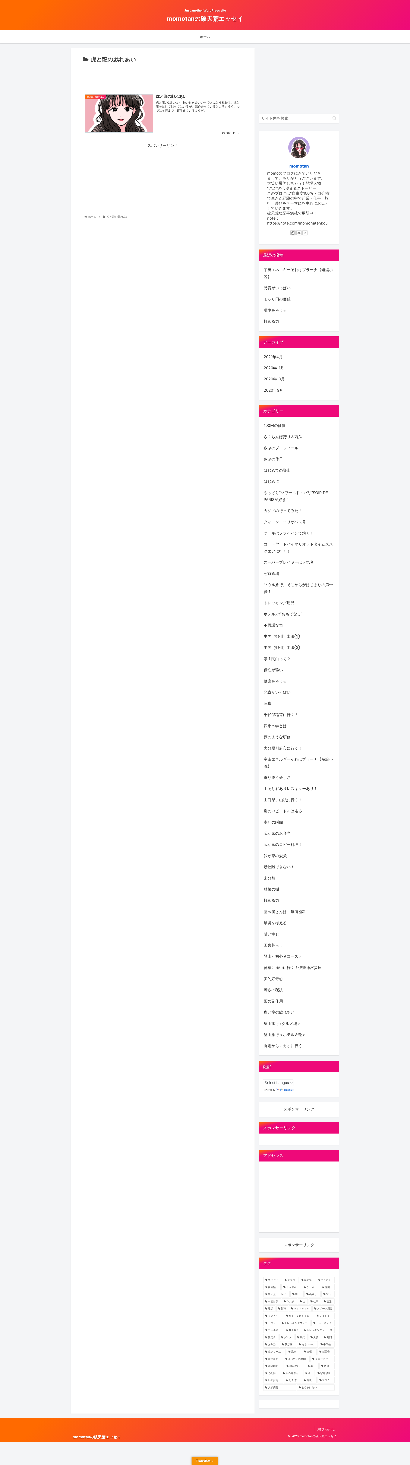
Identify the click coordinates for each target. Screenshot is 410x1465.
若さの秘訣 (273, 990)
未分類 (269, 878)
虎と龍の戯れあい (279, 1012)
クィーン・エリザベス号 (285, 522)
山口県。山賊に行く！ (283, 800)
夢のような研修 (277, 737)
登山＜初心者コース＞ (283, 956)
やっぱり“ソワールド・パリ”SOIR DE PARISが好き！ (296, 496)
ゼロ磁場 (271, 573)
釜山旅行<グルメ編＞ (282, 1023)
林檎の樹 (271, 889)
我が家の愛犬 (275, 856)
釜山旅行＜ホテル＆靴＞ (285, 1034)
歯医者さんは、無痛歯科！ (287, 911)
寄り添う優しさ (277, 777)
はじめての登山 (277, 470)
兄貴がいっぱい (277, 288)
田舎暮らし (273, 945)
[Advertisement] (163, 76)
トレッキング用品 (279, 603)
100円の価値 (275, 425)
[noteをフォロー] (293, 232)
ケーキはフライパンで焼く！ (289, 533)
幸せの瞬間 (273, 822)
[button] (334, 118)
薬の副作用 (273, 1001)
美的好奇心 (273, 978)
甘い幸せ (271, 934)
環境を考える (275, 310)
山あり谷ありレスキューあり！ (291, 788)
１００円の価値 (277, 299)
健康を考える (275, 681)
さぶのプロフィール (281, 448)
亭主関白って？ (277, 659)
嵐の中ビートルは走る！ (285, 811)
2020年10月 (274, 379)
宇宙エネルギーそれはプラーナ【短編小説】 (298, 273)
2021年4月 (273, 357)
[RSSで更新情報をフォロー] (305, 232)
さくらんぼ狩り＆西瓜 (283, 437)
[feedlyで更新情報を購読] (299, 232)
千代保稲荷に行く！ (281, 714)
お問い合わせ (326, 1429)
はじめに (271, 481)
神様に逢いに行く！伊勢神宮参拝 (292, 967)
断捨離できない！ (279, 867)
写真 (267, 703)
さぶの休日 (273, 459)
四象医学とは (275, 726)
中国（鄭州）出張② (282, 647)
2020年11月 (274, 368)
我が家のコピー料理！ (283, 844)
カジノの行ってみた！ (283, 510)
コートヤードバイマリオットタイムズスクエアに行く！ (298, 547)
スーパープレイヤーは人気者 (289, 562)
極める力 (271, 321)
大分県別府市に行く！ (283, 748)
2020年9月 (273, 390)
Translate (289, 1090)
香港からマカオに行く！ (285, 1045)
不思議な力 (273, 625)
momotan (299, 166)
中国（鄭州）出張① (282, 636)
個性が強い (273, 670)
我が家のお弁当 (277, 833)
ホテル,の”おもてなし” (283, 614)
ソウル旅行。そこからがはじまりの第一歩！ (298, 588)
